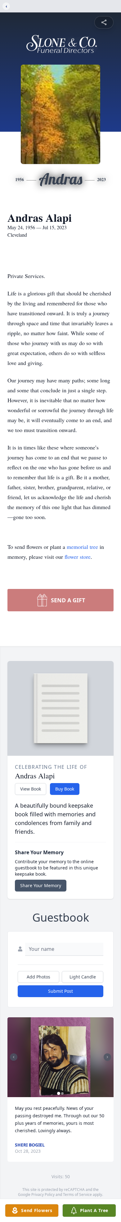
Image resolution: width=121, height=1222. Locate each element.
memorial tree (82, 546)
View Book (30, 789)
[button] (60, 1057)
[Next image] (107, 1057)
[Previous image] (13, 1057)
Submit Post (60, 991)
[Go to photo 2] (62, 1093)
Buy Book (64, 789)
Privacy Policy (43, 1194)
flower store (78, 556)
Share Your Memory (40, 885)
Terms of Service (77, 1194)
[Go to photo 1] (58, 1093)
